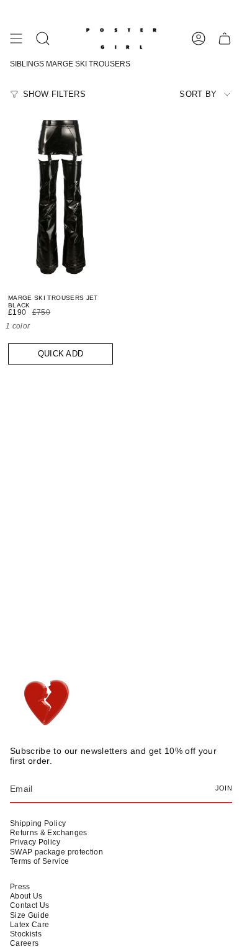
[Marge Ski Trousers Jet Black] (60, 196)
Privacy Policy (35, 842)
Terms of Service (39, 861)
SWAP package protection (56, 852)
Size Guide (30, 915)
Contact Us (30, 905)
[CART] (225, 38)
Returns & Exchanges (48, 832)
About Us (26, 896)
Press (20, 886)
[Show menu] (16, 38)
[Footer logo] (45, 703)
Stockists (26, 934)
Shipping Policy (38, 823)
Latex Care (30, 924)
